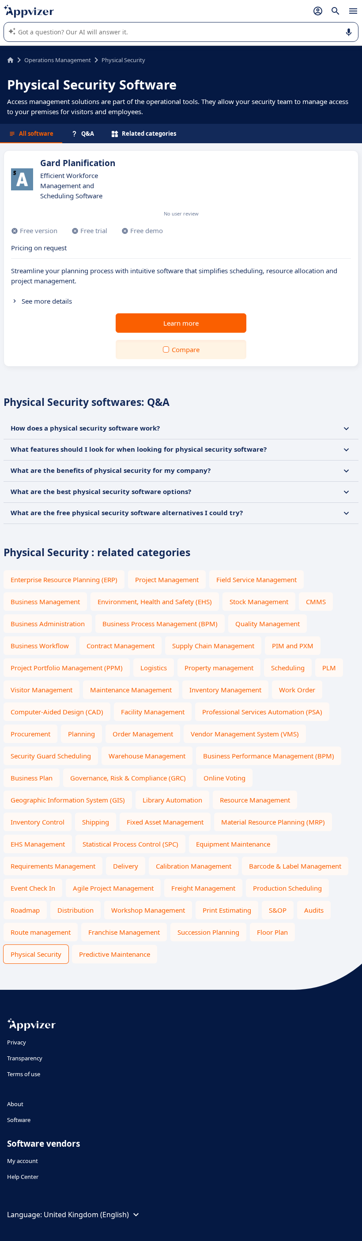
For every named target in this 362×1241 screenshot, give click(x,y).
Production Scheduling (287, 888)
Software (18, 1120)
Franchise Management (124, 932)
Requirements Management (53, 866)
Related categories (149, 133)
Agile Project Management (113, 888)
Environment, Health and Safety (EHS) (155, 601)
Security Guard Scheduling (51, 755)
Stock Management (259, 601)
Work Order (297, 689)
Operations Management (57, 60)
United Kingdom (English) (86, 1214)
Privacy (16, 1042)
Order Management (143, 733)
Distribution (75, 910)
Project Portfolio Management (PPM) (67, 667)
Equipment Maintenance (233, 844)
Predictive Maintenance (114, 954)
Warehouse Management (147, 755)
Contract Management (121, 645)
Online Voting (224, 777)
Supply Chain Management (213, 645)
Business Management (45, 601)
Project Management (167, 579)
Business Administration (48, 623)
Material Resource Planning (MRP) (273, 821)
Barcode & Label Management (295, 866)
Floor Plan (272, 932)
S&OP (278, 910)
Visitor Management (41, 689)
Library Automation (172, 799)
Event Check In (33, 888)
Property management (219, 667)
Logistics (153, 667)
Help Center (22, 1177)
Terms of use (23, 1074)
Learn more (181, 323)
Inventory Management (225, 689)
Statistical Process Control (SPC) (130, 844)
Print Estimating (227, 910)
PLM (329, 667)
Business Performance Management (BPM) (268, 755)
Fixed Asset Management (165, 821)
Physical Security (36, 954)
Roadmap (25, 910)
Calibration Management (193, 866)
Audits (314, 910)
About (15, 1104)
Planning (81, 733)
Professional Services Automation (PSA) (262, 711)
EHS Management (38, 844)
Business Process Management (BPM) (160, 623)
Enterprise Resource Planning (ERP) (64, 579)
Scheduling (288, 667)
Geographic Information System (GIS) (68, 799)
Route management (41, 932)
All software (36, 133)
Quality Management (267, 623)
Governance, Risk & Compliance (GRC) (128, 777)
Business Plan (32, 777)
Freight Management (203, 888)
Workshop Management (148, 910)
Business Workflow (40, 645)
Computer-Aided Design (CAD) (57, 711)
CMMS (316, 601)
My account (22, 1161)
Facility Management (153, 711)
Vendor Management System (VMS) (245, 733)
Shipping (95, 821)
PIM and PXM (292, 645)
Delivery (125, 866)
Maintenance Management (131, 689)
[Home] (10, 60)
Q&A (87, 133)
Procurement (30, 733)
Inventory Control (37, 821)
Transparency (24, 1058)
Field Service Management (256, 579)
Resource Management (255, 799)
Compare (186, 349)
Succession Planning (208, 932)
